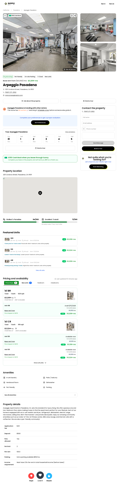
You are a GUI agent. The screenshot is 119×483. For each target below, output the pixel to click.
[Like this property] (49, 476)
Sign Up (111, 4)
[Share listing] (75, 15)
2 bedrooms (55, 283)
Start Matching (98, 167)
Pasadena (16, 10)
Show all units (39, 363)
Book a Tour (98, 149)
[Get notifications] (71, 15)
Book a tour (89, 101)
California (6, 10)
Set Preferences (40, 123)
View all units (40, 270)
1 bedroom (40, 283)
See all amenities (10, 395)
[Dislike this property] (31, 476)
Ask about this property (32, 101)
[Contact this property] (40, 475)
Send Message (98, 143)
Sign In (103, 4)
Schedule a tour (43, 110)
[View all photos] (40, 42)
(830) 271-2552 (10, 92)
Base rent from (10, 311)
